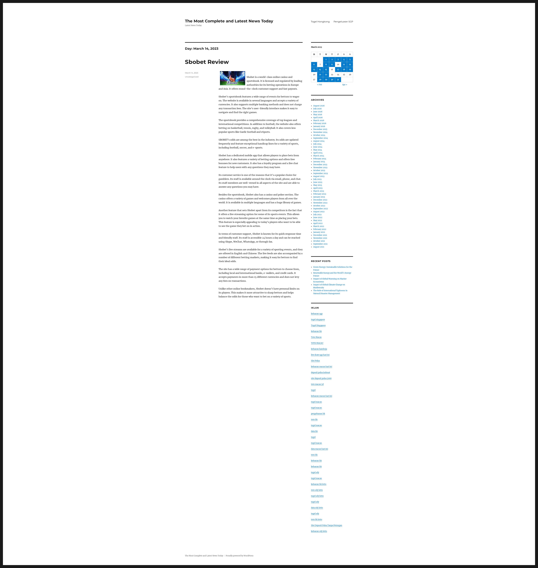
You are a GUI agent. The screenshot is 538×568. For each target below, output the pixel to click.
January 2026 (319, 126)
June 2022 (317, 217)
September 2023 (320, 173)
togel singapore (318, 319)
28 (320, 79)
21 (320, 74)
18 (344, 69)
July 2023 (317, 179)
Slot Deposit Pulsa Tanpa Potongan (326, 525)
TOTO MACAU (317, 343)
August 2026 (319, 106)
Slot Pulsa (315, 361)
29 (326, 79)
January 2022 (319, 232)
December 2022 (320, 200)
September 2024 (320, 138)
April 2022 (318, 223)
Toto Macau (316, 337)
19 (350, 69)
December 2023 (320, 164)
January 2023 (319, 197)
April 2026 (318, 117)
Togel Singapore (318, 325)
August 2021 (318, 247)
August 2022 (318, 211)
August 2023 (318, 176)
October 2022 (319, 206)
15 (326, 69)
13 (314, 69)
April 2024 (318, 153)
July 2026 (317, 109)
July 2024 (317, 144)
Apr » (344, 84)
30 (332, 79)
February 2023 (319, 194)
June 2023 (317, 182)
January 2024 (319, 161)
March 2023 (318, 191)
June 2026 (317, 111)
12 (350, 64)
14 (320, 69)
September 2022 (320, 208)
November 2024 (320, 132)
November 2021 (320, 238)
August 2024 (318, 141)
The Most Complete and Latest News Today (229, 21)
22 (326, 74)
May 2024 (317, 150)
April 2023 (317, 188)
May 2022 (317, 220)
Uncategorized (192, 77)
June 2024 (317, 147)
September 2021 (320, 244)
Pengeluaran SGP (343, 21)
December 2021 (320, 235)
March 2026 (318, 120)
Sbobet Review (207, 61)
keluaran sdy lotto (319, 531)
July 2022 (317, 214)
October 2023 (319, 170)
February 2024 (319, 159)
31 (338, 79)
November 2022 (320, 203)
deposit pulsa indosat (320, 372)
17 (338, 69)
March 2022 (318, 226)
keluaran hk (316, 331)
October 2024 (319, 135)
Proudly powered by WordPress (239, 556)
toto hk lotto (316, 519)
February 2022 (319, 229)
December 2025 (320, 129)
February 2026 (319, 123)
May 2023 (317, 185)
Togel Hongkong (320, 21)
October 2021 (319, 241)
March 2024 (318, 156)
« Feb (319, 84)
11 (344, 64)
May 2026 (317, 114)
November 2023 (320, 167)
